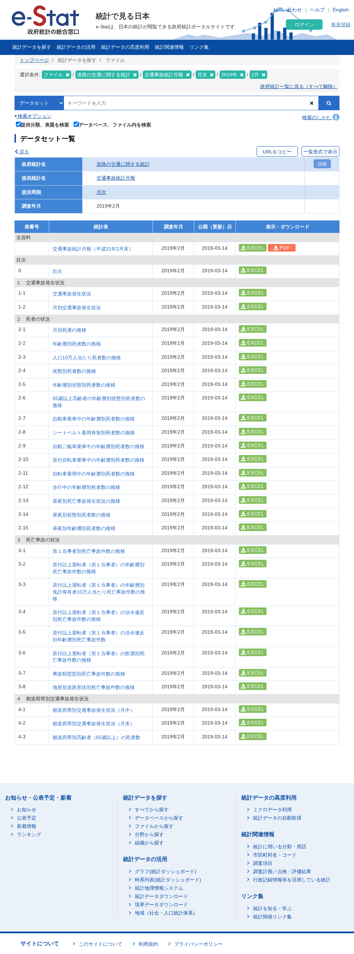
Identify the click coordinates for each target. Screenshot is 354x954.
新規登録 (341, 24)
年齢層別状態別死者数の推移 (84, 385)
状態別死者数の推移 (74, 371)
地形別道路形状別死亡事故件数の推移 (94, 687)
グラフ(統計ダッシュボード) (165, 871)
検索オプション (34, 116)
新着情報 (26, 826)
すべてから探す (152, 809)
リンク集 (199, 47)
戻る (23, 151)
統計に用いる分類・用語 (279, 846)
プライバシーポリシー (198, 944)
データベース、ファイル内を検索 (114, 124)
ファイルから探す (154, 826)
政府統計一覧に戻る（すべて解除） (299, 86)
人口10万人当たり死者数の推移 (87, 357)
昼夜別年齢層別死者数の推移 (84, 528)
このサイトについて (100, 944)
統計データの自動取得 (277, 817)
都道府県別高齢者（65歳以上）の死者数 (96, 737)
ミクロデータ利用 (272, 809)
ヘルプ (317, 9)
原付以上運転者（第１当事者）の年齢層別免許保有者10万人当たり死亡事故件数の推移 (99, 591)
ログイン (304, 24)
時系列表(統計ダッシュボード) (168, 879)
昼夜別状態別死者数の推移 (82, 515)
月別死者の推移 (69, 330)
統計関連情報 (169, 47)
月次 (101, 192)
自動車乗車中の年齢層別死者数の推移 (94, 419)
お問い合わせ (287, 9)
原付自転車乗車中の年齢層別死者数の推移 (99, 460)
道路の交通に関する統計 (123, 164)
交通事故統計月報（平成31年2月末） (93, 249)
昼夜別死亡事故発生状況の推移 (86, 501)
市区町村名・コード (275, 854)
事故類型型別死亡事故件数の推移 (89, 674)
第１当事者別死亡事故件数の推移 (89, 551)
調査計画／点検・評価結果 (282, 871)
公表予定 (26, 817)
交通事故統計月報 (115, 178)
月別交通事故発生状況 (77, 307)
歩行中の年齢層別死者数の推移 (86, 487)
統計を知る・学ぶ (272, 908)
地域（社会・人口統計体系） (166, 912)
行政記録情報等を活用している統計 (291, 879)
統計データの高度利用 (125, 47)
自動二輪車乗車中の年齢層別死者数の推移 (99, 446)
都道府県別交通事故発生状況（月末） (94, 723)
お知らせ (26, 809)
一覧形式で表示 (320, 151)
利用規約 (148, 944)
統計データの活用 (76, 47)
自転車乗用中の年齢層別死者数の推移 (94, 473)
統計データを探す (31, 47)
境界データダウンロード (161, 904)
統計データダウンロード (161, 896)
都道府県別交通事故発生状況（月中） (94, 710)
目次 (57, 271)
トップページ (34, 60)
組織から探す (149, 842)
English (341, 9)
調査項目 (262, 863)
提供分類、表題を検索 (45, 124)
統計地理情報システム (159, 888)
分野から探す (149, 834)
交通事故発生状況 (72, 293)
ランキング (29, 834)
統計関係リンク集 (272, 916)
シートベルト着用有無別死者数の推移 (94, 432)
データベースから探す (159, 817)
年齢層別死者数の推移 (77, 344)
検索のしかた (317, 117)
